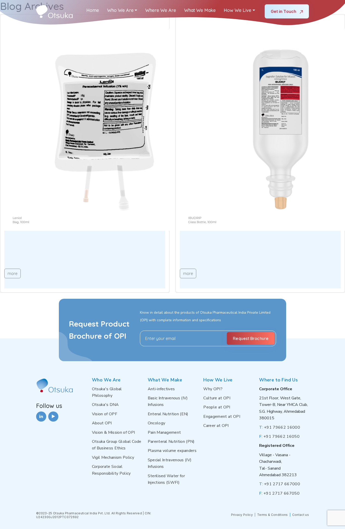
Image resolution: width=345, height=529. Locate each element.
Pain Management (164, 432)
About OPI (102, 423)
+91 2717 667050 (279, 493)
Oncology (156, 423)
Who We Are (120, 10)
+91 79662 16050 (279, 436)
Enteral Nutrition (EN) (168, 414)
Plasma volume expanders (172, 450)
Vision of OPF (104, 414)
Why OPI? (213, 389)
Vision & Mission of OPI (113, 432)
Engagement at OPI (221, 416)
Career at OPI (216, 425)
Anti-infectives (161, 389)
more (12, 273)
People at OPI (216, 407)
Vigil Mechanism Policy (113, 457)
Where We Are (160, 10)
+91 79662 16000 (279, 427)
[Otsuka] (54, 11)
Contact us (300, 515)
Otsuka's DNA (105, 404)
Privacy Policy (242, 515)
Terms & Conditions (272, 515)
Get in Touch (284, 11)
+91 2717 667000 (279, 484)
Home (92, 10)
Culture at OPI (216, 398)
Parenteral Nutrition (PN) (171, 441)
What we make (200, 10)
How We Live (237, 10)
